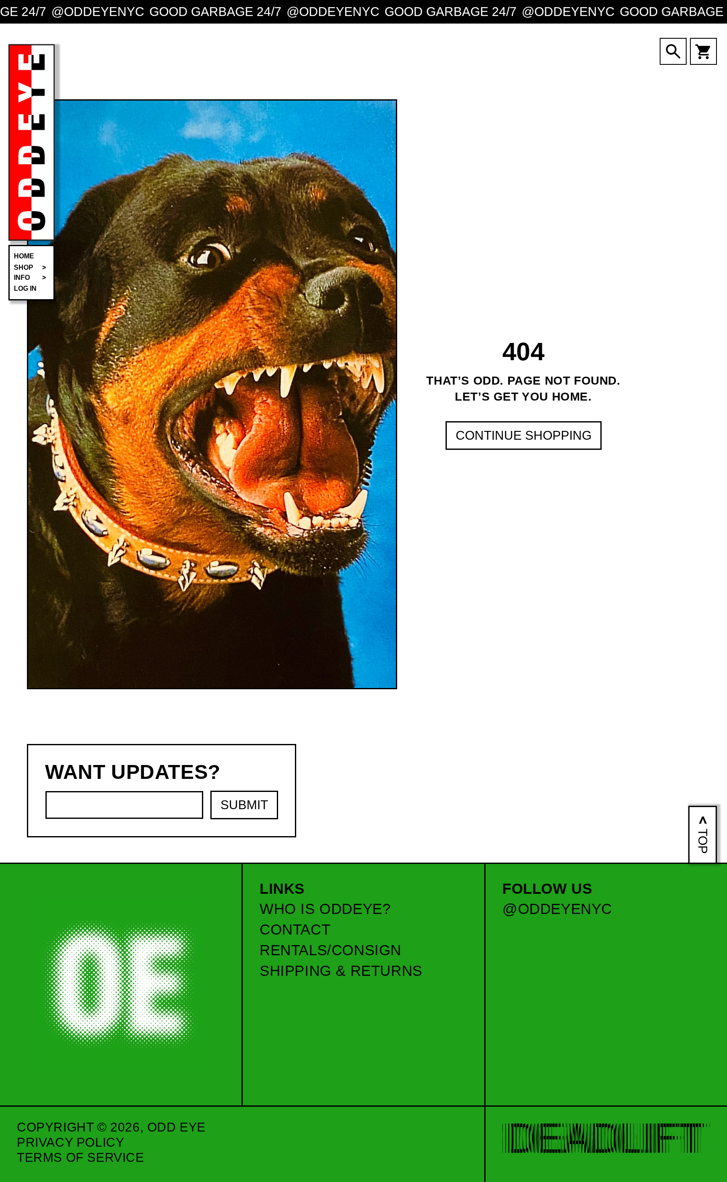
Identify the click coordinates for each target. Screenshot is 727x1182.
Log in (25, 288)
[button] (31, 268)
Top (703, 841)
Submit (244, 805)
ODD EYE (176, 1127)
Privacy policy (70, 1142)
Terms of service (80, 1157)
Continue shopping (524, 435)
